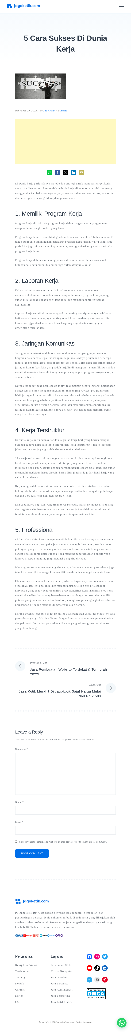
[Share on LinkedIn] (73, 172)
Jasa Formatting (60, 995)
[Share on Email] (81, 172)
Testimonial (22, 971)
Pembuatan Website (63, 965)
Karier (19, 995)
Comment (21, 749)
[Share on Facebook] (57, 172)
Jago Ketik (49, 110)
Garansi (20, 989)
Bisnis (63, 110)
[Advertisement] (65, 141)
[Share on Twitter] (65, 172)
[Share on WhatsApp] (49, 172)
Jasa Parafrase (59, 983)
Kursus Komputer (62, 971)
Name (19, 802)
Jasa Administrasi (62, 989)
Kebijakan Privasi (26, 965)
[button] (122, 1023)
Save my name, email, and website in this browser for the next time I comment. (63, 841)
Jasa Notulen (59, 977)
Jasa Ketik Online (62, 1001)
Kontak (19, 983)
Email (19, 822)
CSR (17, 1001)
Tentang (20, 977)
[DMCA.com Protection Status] (96, 998)
